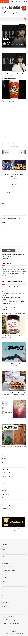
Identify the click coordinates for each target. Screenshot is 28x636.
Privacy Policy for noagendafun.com (12, 620)
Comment (5, 226)
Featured (4, 465)
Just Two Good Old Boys (9, 476)
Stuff (3, 501)
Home (3, 612)
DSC (3, 462)
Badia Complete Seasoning (11, 291)
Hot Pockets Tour (7, 473)
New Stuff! (5, 483)
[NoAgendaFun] (14, 8)
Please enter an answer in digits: (11, 218)
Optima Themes (19, 633)
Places (4, 490)
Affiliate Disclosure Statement (10, 623)
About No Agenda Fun (8, 616)
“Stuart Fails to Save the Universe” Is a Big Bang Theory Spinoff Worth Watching (14, 174)
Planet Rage (5, 494)
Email (3, 203)
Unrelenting (5, 508)
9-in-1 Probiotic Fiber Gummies (13, 290)
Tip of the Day (6, 505)
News (3, 487)
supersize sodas (18, 142)
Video (3, 512)
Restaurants (5, 498)
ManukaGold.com (11, 313)
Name (3, 196)
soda (11, 142)
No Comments (14, 146)
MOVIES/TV (8, 34)
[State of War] (22, 152)
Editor (9, 42)
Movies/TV (5, 480)
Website (4, 211)
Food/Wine (5, 469)
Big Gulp (6, 142)
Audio (3, 455)
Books (4, 458)
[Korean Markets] (5, 152)
